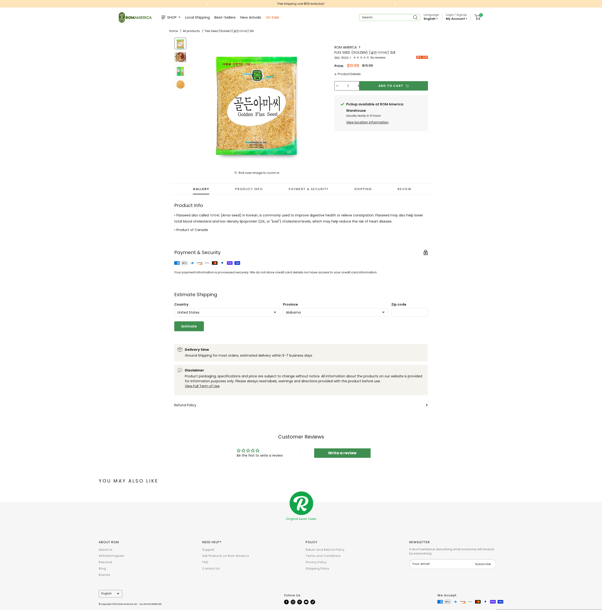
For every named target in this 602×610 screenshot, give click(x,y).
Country (181, 304)
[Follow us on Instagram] (293, 601)
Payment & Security (309, 189)
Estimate (189, 326)
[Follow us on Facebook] (286, 601)
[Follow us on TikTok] (312, 601)
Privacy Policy (316, 562)
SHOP (172, 17)
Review (405, 189)
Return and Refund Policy (325, 550)
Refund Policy (185, 405)
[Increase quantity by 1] (358, 85)
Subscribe (483, 564)
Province (290, 304)
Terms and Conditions (323, 556)
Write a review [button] (342, 453)
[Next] (316, 99)
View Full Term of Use (202, 386)
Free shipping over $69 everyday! (278, 4)
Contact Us (211, 568)
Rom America (346, 47)
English (106, 593)
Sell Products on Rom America (225, 556)
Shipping (363, 189)
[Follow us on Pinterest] (299, 601)
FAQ (205, 562)
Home (173, 31)
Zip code (398, 304)
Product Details (349, 74)
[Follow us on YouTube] (306, 601)
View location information (367, 122)
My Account (456, 18)
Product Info (249, 189)
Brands (104, 575)
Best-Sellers (225, 17)
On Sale (272, 17)
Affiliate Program (112, 556)
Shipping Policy (317, 568)
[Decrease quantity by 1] (337, 85)
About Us (105, 550)
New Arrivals (250, 17)
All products (191, 31)
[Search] (416, 17)
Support (208, 550)
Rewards (105, 562)
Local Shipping (197, 17)
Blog (102, 568)
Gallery (201, 189)
